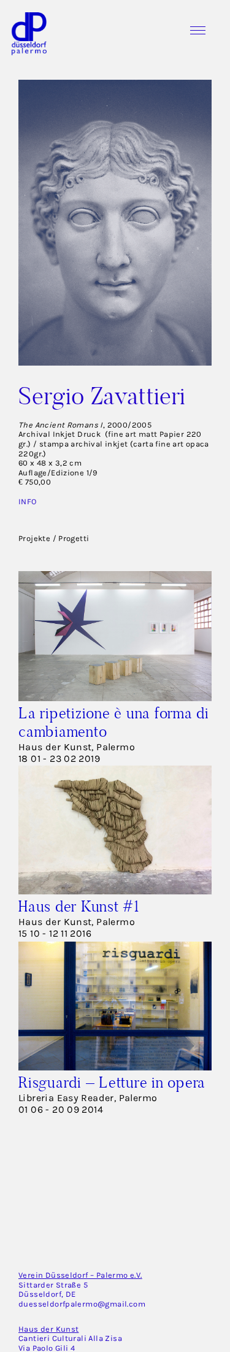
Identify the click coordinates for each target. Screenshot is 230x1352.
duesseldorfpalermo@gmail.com (81, 1303)
